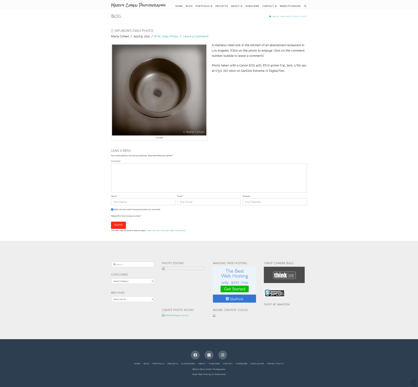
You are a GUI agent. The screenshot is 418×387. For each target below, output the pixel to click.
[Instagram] (222, 355)
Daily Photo (170, 36)
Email (180, 196)
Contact (228, 364)
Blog (146, 364)
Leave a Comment (195, 36)
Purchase (214, 364)
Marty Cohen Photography (138, 5)
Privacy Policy (275, 364)
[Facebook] (195, 355)
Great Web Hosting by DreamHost (209, 374)
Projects (173, 364)
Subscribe (242, 364)
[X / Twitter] (209, 355)
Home (137, 364)
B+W (157, 36)
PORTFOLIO (158, 364)
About (202, 364)
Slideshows (188, 364)
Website (246, 196)
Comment (116, 161)
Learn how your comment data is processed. (166, 230)
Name (114, 196)
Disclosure (257, 364)
